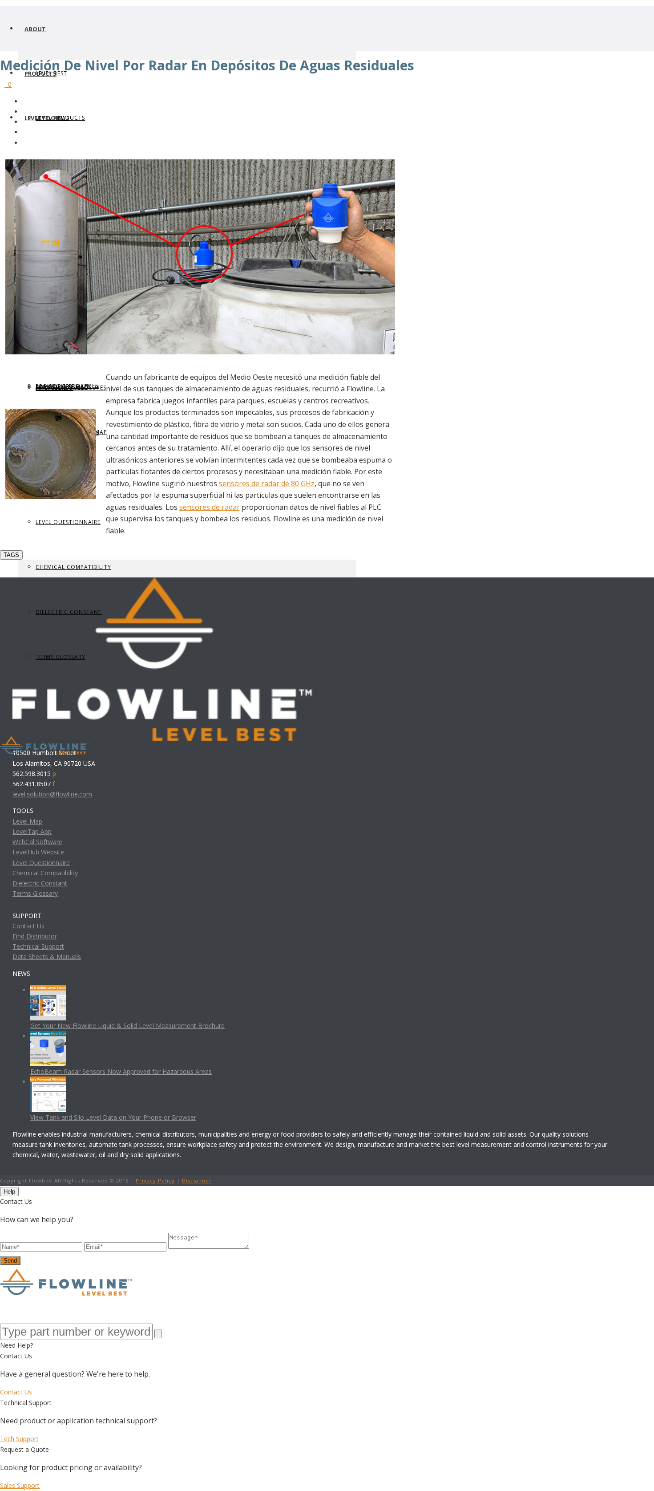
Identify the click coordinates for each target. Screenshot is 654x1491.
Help (9, 1191)
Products (40, 73)
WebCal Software (37, 841)
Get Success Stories (67, 386)
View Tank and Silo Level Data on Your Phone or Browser (113, 1117)
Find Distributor (34, 936)
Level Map (27, 821)
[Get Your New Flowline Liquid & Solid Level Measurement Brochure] (48, 990)
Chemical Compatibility (73, 567)
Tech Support (19, 1438)
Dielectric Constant (39, 883)
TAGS (11, 555)
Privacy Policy (155, 1180)
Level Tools (43, 118)
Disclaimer (197, 1180)
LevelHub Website (38, 852)
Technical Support (38, 946)
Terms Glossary (35, 893)
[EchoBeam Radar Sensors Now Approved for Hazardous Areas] (48, 1036)
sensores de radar (209, 507)
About (35, 29)
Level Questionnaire (68, 522)
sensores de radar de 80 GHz (267, 483)
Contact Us (28, 926)
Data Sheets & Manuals (46, 956)
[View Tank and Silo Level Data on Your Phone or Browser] (48, 1081)
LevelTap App (32, 831)
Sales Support (20, 1485)
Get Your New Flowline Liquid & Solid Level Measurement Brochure (127, 1025)
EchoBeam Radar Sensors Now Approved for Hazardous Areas (121, 1071)
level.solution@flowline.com (52, 794)
